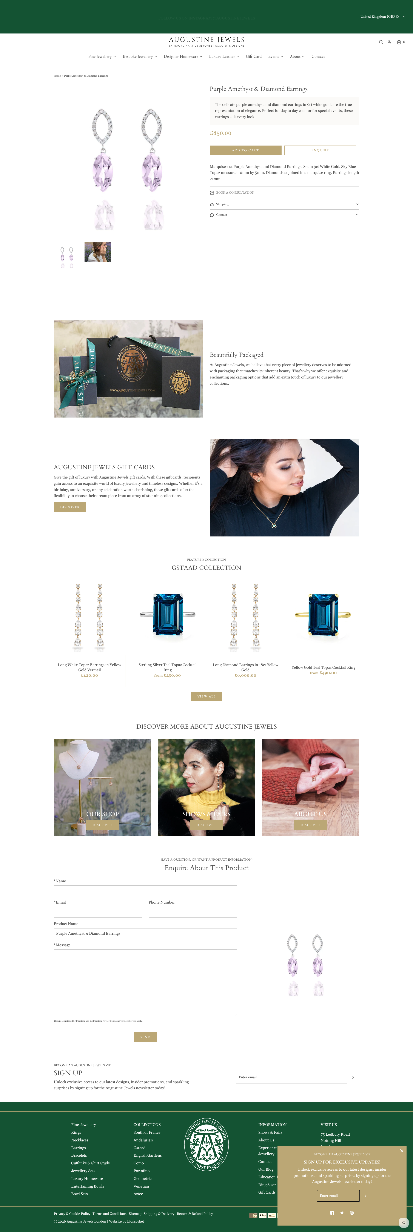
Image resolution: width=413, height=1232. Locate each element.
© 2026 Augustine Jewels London (80, 1221)
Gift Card (254, 56)
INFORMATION (272, 1124)
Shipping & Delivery (159, 1214)
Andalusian (143, 1140)
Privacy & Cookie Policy (72, 1214)
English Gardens (148, 1155)
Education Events (273, 1177)
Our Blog (265, 1169)
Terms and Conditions (109, 1214)
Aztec (138, 1193)
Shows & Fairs (270, 1132)
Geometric (142, 1178)
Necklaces (79, 1140)
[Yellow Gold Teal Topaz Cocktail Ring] (323, 616)
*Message (62, 945)
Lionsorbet (135, 1221)
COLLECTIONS (147, 1124)
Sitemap (135, 1214)
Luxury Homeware (87, 1178)
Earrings (78, 1147)
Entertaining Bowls (87, 1186)
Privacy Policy (109, 1021)
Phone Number (162, 902)
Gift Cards (267, 1192)
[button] (67, 255)
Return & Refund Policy (195, 1214)
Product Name (66, 923)
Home (57, 75)
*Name (60, 881)
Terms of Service (128, 1021)
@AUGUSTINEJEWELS (234, 16)
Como (139, 1163)
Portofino (142, 1170)
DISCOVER (70, 507)
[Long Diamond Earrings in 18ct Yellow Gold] (245, 616)
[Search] (381, 42)
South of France (147, 1132)
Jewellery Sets (83, 1170)
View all (206, 696)
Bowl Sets (79, 1193)
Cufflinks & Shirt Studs (90, 1163)
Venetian (141, 1186)
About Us (266, 1140)
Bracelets (79, 1155)
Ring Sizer (267, 1184)
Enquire (320, 150)
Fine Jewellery (83, 1124)
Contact (318, 56)
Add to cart (245, 150)
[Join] (353, 1077)
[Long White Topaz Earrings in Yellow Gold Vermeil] (89, 616)
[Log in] (389, 42)
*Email (60, 902)
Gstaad (139, 1147)
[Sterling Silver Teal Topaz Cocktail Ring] (167, 616)
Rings (76, 1132)
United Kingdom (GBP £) (380, 16)
